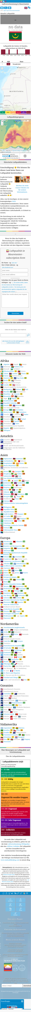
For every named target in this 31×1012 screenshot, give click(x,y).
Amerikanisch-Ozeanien (10, 689)
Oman (16, 499)
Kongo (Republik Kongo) (10, 383)
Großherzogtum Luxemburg (13, 566)
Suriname (15, 739)
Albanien (19, 541)
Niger (4, 399)
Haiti (18, 653)
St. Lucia (5, 671)
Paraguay (19, 737)
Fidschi (5, 696)
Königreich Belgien (10, 577)
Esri (12, 110)
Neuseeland (7, 705)
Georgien (18, 471)
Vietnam (6, 528)
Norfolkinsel (6, 707)
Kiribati (13, 698)
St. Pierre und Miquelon (10, 673)
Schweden (21, 595)
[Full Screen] (2, 68)
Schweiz (6, 598)
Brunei (6, 471)
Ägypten (5, 428)
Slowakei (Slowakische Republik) (15, 600)
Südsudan (16, 417)
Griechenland (20, 563)
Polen (5, 591)
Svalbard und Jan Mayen (10, 607)
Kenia (5, 380)
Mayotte (16, 394)
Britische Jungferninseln (10, 639)
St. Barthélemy (19, 668)
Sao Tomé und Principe (10, 408)
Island (16, 570)
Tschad (22, 419)
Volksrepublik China (10, 530)
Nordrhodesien (9, 401)
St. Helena (15, 414)
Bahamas (16, 632)
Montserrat (17, 662)
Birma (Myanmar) (9, 465)
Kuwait (6, 490)
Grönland (5, 650)
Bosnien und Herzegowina (12, 546)
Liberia (17, 385)
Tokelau (5, 716)
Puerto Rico (6, 666)
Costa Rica (7, 641)
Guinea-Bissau (15, 376)
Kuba (4, 659)
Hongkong (7, 474)
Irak (18, 476)
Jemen (25, 481)
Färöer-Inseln (21, 559)
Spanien (20, 602)
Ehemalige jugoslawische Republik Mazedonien (14, 553)
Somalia (5, 414)
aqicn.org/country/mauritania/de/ (11, 10)
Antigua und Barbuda (19, 630)
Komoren (16, 380)
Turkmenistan (7, 521)
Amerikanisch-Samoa (9, 691)
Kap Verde (20, 378)
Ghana (23, 373)
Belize (14, 634)
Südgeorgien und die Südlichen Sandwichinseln (13, 448)
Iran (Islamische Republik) (11, 478)
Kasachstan (7, 485)
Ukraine (6, 611)
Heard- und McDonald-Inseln (12, 446)
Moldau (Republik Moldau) (12, 584)
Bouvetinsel (16, 440)
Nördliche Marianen (21, 707)
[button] (2, 121)
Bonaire (6, 636)
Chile (17, 730)
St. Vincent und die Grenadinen (13, 675)
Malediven (21, 494)
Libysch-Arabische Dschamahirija (13, 387)
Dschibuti (15, 369)
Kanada (19, 657)
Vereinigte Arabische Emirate (14, 525)
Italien (6, 573)
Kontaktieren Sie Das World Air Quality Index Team (16, 923)
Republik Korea (9, 512)
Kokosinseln (16, 487)
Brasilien (6, 730)
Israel (5, 480)
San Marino (7, 595)
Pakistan (6, 501)
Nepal (18, 496)
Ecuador (6, 732)
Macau (15, 492)
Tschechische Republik (11, 609)
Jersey (15, 573)
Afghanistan (6, 459)
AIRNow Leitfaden (13, 846)
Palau (4, 710)
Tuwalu (22, 716)
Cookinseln (19, 694)
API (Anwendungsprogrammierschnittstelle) (15, 954)
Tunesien (5, 421)
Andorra (6, 544)
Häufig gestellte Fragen (15, 940)
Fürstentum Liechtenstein (12, 561)
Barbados (5, 634)
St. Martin (15, 671)
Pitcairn (5, 712)
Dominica (5, 643)
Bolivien (20, 728)
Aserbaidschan (8, 461)
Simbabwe (21, 412)
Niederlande (8, 588)
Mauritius (5, 394)
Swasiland (6, 417)
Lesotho (6, 385)
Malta (5, 582)
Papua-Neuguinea (16, 710)
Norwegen (22, 588)
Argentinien (7, 728)
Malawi (17, 389)
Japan (16, 480)
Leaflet (1, 110)
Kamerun (6, 378)
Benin (22, 364)
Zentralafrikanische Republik (12, 426)
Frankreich (7, 559)
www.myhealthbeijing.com (10, 860)
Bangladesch (8, 463)
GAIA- (14, 201)
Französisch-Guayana (11, 735)
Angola (14, 364)
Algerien (5, 364)
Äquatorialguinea (17, 428)
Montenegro (19, 586)
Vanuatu (5, 719)
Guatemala (7, 652)
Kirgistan (5, 487)
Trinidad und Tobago (10, 677)
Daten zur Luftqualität (15, 943)
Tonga (13, 716)
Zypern (22, 616)
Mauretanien (19, 392)
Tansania (5, 419)
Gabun (4, 374)
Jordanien (7, 483)
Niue (18, 705)
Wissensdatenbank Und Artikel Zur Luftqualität (15, 933)
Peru (5, 739)
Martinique (14, 659)
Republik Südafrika (10, 403)
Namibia (19, 396)
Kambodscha (21, 483)
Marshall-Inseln (8, 700)
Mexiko (6, 661)
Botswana (5, 367)
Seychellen (18, 410)
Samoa (14, 712)
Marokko (6, 392)
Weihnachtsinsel (8, 532)
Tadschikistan (8, 518)
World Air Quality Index (9, 874)
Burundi (5, 369)
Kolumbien (7, 737)
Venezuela (6, 742)
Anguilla (5, 630)
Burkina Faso (17, 367)
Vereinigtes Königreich (11, 613)
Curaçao (18, 641)
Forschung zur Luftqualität (15, 929)
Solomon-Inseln (7, 714)
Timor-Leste (21, 714)
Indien (19, 474)
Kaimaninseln (7, 657)
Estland (6, 557)
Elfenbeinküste (8, 371)
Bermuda (23, 634)
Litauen (18, 579)
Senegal (6, 410)
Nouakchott (16, 64)
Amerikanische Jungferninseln (13, 627)
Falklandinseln (19, 733)
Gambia (13, 374)
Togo (14, 419)
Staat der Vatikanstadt (10, 605)
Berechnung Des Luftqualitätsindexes (15, 945)
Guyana (26, 735)
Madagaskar (6, 389)
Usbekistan (7, 523)
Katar (20, 485)
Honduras (7, 655)
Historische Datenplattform (15, 956)
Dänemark (7, 550)
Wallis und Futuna (18, 719)
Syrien (17, 516)
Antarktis (5, 440)
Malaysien (7, 494)
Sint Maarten (7, 668)
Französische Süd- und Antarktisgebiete (10, 442)
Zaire (15, 424)
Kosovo (24, 573)
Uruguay (25, 739)
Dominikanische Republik (12, 646)
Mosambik (7, 396)
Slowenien (7, 602)
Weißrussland (8, 616)
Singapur (20, 514)
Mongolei (6, 496)
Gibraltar (6, 563)
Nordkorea (6, 499)
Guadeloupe (18, 650)
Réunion (18, 405)
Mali (25, 389)
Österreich (7, 618)
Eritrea (21, 371)
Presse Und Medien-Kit (15, 926)
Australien (7, 694)
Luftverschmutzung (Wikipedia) (18, 844)
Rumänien (7, 593)
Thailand (22, 518)
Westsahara (6, 424)
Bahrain (21, 461)
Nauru (4, 703)
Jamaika (18, 655)
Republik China (9, 509)
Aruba (5, 632)
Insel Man (16, 568)
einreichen (27, 986)
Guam (4, 698)
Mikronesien (21, 700)
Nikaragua (7, 664)
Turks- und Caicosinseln (10, 680)
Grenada (19, 648)
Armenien (19, 459)
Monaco (6, 586)
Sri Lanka (7, 516)
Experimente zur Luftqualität (15, 934)
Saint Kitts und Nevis (21, 666)
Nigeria (13, 398)
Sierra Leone (8, 412)
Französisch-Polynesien (19, 696)
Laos (16, 490)
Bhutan (21, 463)
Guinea (5, 376)
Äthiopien (5, 430)
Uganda (16, 421)
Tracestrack (8, 152)
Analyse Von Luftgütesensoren (15, 936)
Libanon (5, 492)
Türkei (19, 521)
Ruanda (6, 405)
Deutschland (21, 548)
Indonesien (7, 476)
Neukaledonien (17, 703)
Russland (20, 593)
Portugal (16, 591)
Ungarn (18, 611)
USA (25, 680)
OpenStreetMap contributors (19, 150)
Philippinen (7, 507)
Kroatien (6, 575)
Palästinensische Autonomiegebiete (14, 504)
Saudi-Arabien (7, 514)
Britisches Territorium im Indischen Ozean (14, 468)
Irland (5, 570)
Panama (18, 664)
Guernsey (5, 568)
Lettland (6, 579)
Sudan (24, 414)
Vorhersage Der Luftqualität (15, 946)
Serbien (18, 598)
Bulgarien (7, 548)
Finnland (18, 557)
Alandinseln (6, 542)
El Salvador (7, 648)
